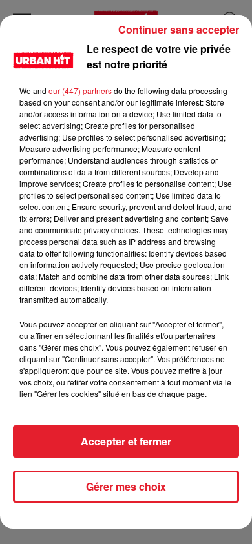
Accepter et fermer (126, 441)
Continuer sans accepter (178, 29)
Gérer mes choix (126, 486)
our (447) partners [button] (80, 90)
